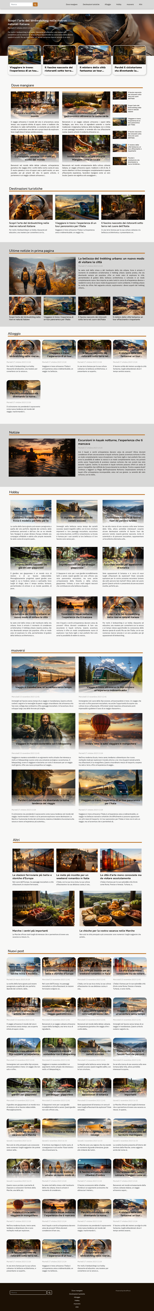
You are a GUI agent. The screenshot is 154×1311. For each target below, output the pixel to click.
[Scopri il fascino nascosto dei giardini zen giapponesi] (30, 558)
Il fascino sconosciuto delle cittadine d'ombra (95, 1173)
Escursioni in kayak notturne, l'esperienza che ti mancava (110, 442)
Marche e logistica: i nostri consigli (94, 1133)
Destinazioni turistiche (91, 4)
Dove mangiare (71, 4)
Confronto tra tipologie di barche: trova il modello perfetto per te (30, 519)
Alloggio (108, 4)
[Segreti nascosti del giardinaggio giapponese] (77, 558)
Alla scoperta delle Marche (24, 1172)
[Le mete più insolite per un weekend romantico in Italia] (77, 860)
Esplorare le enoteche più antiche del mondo (34, 115)
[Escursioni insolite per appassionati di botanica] (123, 558)
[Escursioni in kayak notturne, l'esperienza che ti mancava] (42, 458)
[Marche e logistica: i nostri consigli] (94, 1128)
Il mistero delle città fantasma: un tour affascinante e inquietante (92, 72)
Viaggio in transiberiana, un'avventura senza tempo (43, 687)
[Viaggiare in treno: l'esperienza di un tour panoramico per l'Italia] (24, 55)
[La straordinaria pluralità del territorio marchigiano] (130, 1128)
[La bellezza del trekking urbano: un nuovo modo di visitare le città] (42, 276)
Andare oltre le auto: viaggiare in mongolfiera (110, 743)
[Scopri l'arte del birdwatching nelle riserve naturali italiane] (120, 109)
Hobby (118, 4)
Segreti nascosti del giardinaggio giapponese (77, 566)
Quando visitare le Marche (59, 1131)
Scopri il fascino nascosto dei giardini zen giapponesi (31, 566)
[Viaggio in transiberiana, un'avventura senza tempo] (43, 675)
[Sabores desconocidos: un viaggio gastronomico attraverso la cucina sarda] (86, 105)
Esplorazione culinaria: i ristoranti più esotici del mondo (35, 158)
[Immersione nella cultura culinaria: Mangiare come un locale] (86, 148)
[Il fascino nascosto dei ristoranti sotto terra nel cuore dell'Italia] (59, 55)
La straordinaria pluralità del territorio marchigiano (130, 1133)
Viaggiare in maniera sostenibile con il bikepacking (43, 743)
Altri (140, 4)
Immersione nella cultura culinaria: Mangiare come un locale (86, 158)
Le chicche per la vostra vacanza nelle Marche (107, 930)
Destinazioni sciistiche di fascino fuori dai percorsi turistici (123, 519)
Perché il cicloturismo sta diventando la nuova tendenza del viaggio (128, 72)
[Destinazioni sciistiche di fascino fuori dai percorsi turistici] (123, 511)
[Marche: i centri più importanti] (43, 908)
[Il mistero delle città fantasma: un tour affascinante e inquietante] (94, 55)
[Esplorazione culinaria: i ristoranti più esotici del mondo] (35, 148)
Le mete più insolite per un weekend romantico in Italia (72, 876)
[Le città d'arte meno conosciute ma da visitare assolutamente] (121, 860)
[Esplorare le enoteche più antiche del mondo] (35, 105)
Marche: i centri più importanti (30, 930)
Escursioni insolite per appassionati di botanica (123, 566)
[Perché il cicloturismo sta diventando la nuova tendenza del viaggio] (129, 55)
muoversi (130, 4)
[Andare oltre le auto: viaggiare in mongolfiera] (110, 731)
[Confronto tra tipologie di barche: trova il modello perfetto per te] (30, 511)
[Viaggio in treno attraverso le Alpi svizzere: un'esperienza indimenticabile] (110, 675)
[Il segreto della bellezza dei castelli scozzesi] (77, 511)
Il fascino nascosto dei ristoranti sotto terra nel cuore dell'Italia (59, 71)
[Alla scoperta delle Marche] (23, 1168)
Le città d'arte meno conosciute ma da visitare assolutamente (120, 876)
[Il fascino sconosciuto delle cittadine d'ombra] (94, 1168)
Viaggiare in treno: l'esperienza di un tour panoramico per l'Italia (24, 71)
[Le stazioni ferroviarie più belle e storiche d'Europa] (33, 860)
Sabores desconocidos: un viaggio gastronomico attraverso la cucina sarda (86, 115)
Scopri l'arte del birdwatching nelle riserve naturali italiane (37, 22)
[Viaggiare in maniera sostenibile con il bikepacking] (43, 731)
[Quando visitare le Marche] (59, 1128)
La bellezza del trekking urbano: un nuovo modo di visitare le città (111, 260)
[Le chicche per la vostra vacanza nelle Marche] (111, 908)
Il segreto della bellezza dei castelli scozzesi (77, 519)
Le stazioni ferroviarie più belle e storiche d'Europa (32, 876)
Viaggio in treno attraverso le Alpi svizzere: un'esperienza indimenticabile (110, 689)
